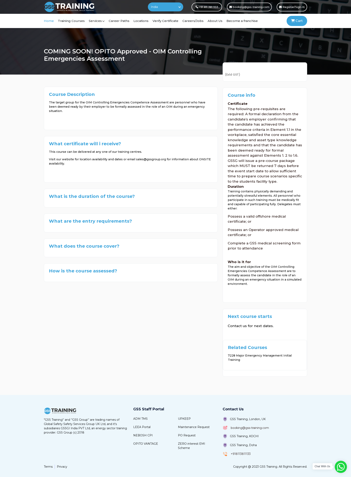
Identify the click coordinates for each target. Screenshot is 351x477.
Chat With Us (322, 466)
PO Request (187, 435)
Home (49, 21)
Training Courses (71, 21)
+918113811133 (241, 454)
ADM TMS (140, 419)
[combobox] (165, 6)
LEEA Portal (142, 427)
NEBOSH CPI (143, 435)
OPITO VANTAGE (145, 444)
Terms (48, 466)
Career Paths (119, 21)
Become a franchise (242, 21)
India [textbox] (154, 7)
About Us (215, 21)
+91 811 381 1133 (208, 7)
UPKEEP (184, 419)
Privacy (62, 466)
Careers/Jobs (193, 21)
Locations (140, 21)
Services (95, 21)
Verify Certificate (165, 21)
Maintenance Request (194, 427)
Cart (299, 21)
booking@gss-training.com (250, 7)
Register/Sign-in (293, 7)
